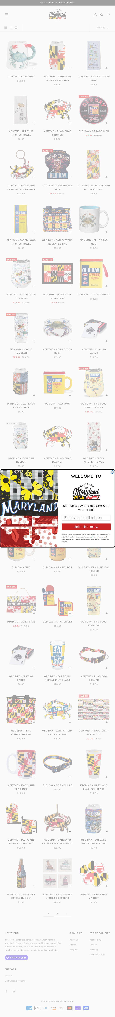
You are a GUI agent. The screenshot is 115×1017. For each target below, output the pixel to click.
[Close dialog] (112, 472)
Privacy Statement (98, 537)
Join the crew (86, 527)
